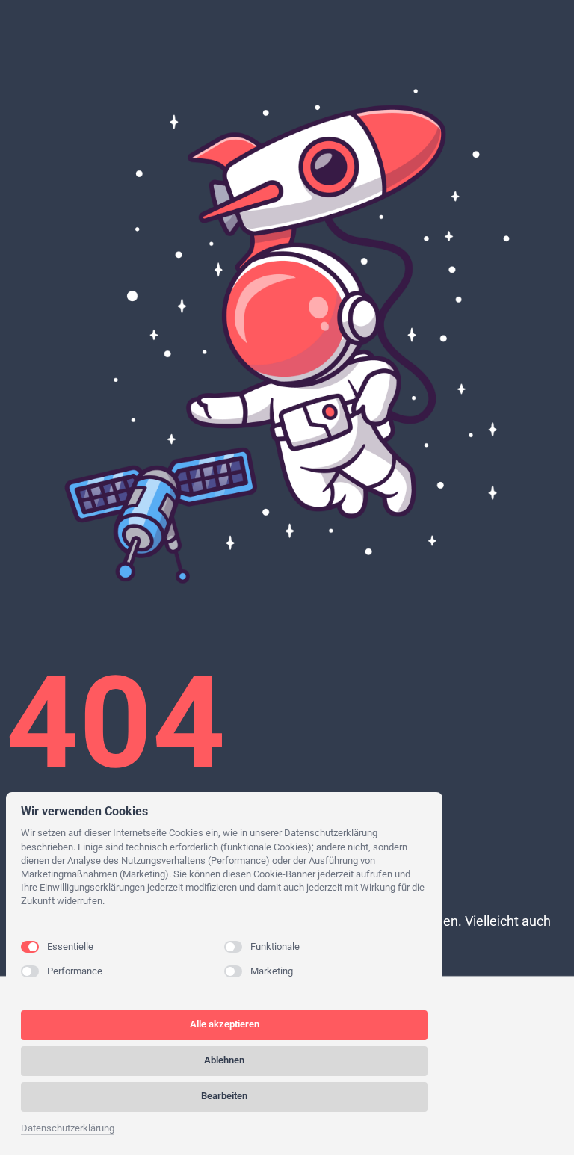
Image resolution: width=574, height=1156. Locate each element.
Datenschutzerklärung (67, 1129)
